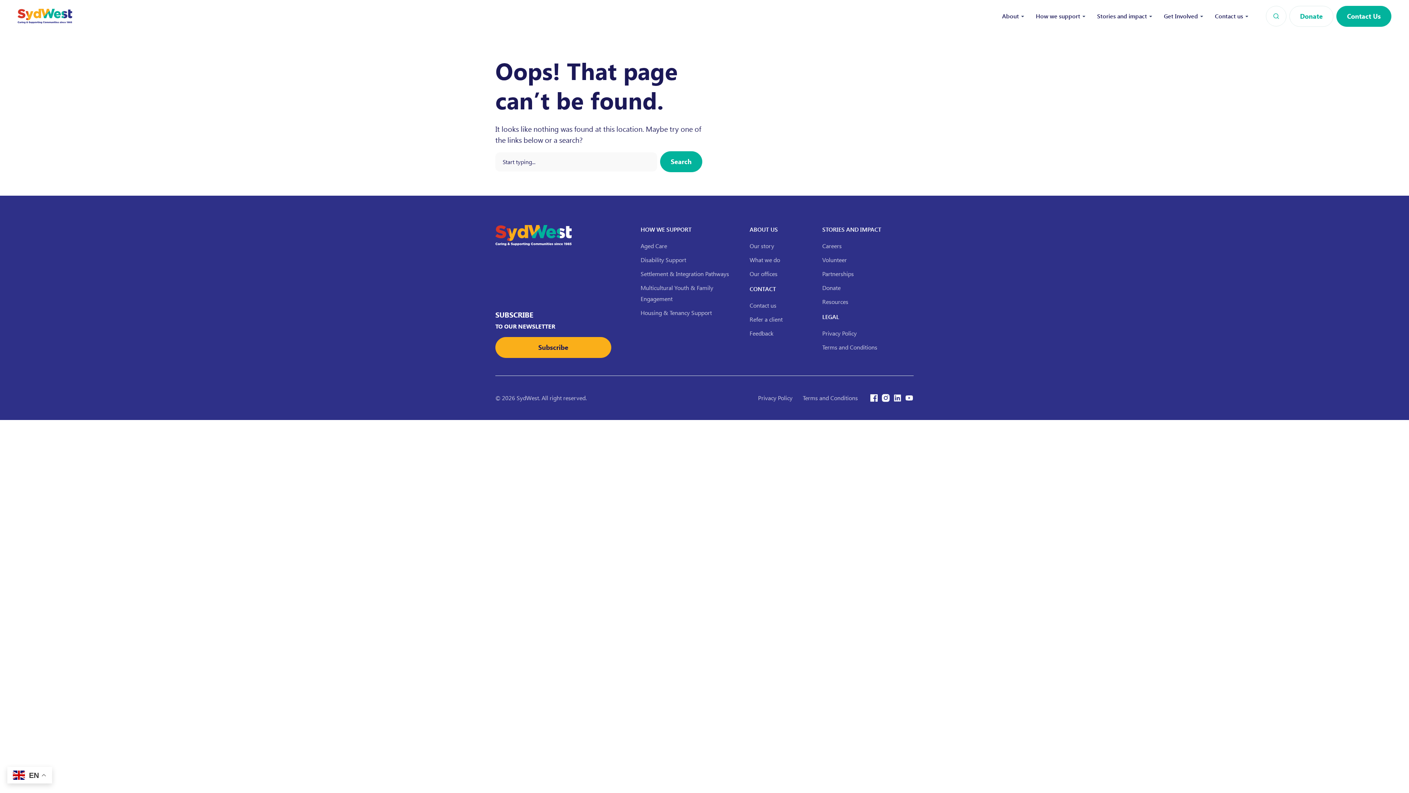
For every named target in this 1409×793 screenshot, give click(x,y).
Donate (1311, 16)
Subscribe (553, 347)
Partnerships (838, 274)
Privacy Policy (839, 333)
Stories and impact (1122, 16)
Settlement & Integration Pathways (685, 274)
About (1010, 16)
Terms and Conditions (849, 347)
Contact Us (1364, 16)
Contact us (1229, 16)
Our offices (764, 274)
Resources (835, 301)
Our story (762, 246)
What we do (765, 260)
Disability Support (663, 260)
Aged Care (654, 246)
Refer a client (766, 319)
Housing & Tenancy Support (676, 312)
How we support (1058, 16)
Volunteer (834, 260)
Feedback (761, 333)
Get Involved (1181, 16)
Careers (832, 246)
